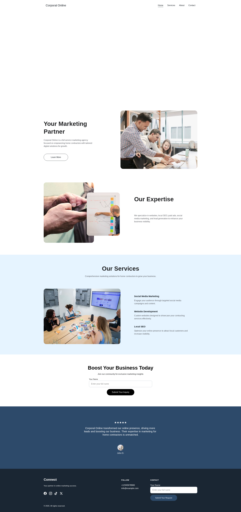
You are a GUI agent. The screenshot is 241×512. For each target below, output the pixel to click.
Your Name (93, 379)
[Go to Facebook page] (45, 493)
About (181, 5)
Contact (191, 5)
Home (160, 5)
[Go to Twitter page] (61, 493)
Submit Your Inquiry (120, 392)
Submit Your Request (163, 498)
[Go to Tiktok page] (55, 493)
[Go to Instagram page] (50, 493)
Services (171, 5)
